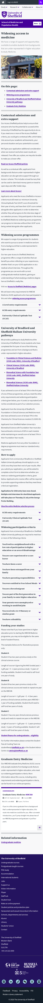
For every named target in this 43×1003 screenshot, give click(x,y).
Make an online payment (10, 903)
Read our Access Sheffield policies (14, 164)
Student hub (6, 900)
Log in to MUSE (13, 2)
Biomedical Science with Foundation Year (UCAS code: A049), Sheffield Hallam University (22, 375)
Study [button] (3, 7)
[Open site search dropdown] (41, 2)
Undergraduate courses (10, 862)
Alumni (4, 918)
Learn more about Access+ (11, 191)
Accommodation (7, 874)
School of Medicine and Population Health (12, 23)
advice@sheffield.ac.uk (18, 750)
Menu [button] (36, 23)
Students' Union (7, 926)
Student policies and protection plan (15, 907)
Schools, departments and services (14, 914)
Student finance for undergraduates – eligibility (20, 735)
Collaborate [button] (26, 7)
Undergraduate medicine (11, 842)
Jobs (3, 881)
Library (4, 922)
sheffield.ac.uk (18, 747)
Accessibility (24, 991)
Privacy (15, 991)
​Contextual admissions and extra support (22, 90)
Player (3, 892)
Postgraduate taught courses (12, 866)
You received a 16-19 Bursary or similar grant (16, 612)
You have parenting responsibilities (18, 578)
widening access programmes (24, 298)
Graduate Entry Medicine (16, 106)
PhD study (5, 870)
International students (9, 877)
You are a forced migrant (13, 588)
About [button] (38, 7)
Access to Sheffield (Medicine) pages (22, 286)
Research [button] (13, 7)
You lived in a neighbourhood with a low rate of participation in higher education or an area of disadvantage (18, 547)
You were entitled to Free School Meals (19, 583)
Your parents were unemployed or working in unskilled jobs (17, 604)
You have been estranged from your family (18, 571)
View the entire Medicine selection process (17, 506)
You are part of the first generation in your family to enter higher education (19, 595)
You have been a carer (12, 564)
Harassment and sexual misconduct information (19, 911)
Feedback (6, 991)
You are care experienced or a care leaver (17, 557)
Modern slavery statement (13, 994)
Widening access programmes (18, 95)
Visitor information (8, 888)
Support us (5, 885)
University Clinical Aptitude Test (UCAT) (17, 317)
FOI (32, 991)
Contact (4, 929)
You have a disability (11, 619)
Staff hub (4, 896)
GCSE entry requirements (13, 310)
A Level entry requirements (14, 304)
